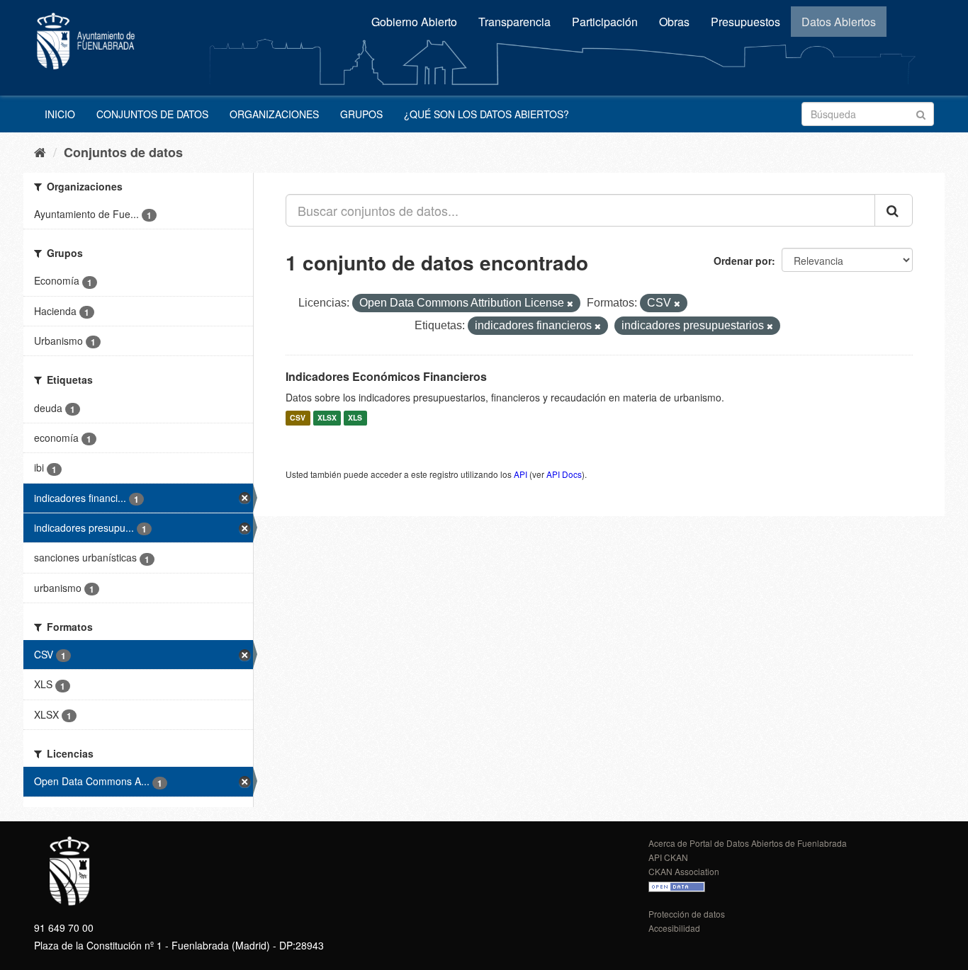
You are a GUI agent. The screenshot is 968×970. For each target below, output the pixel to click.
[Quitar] (570, 303)
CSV (297, 418)
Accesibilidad (674, 928)
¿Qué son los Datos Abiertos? (486, 114)
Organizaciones (274, 114)
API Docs (564, 474)
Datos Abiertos (838, 21)
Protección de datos (686, 914)
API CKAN (668, 857)
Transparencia (514, 21)
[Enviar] (921, 113)
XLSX (327, 418)
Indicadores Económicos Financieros (386, 376)
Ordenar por (743, 260)
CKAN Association (683, 871)
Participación (605, 21)
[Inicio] (40, 151)
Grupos (361, 114)
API (520, 474)
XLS (355, 418)
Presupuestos (745, 21)
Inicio (60, 114)
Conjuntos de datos (152, 114)
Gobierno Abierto (414, 21)
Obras (674, 21)
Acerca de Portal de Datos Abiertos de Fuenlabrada (747, 843)
